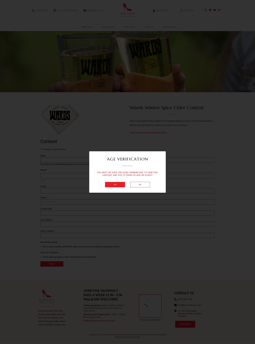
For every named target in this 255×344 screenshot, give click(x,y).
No (140, 185)
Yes (115, 185)
